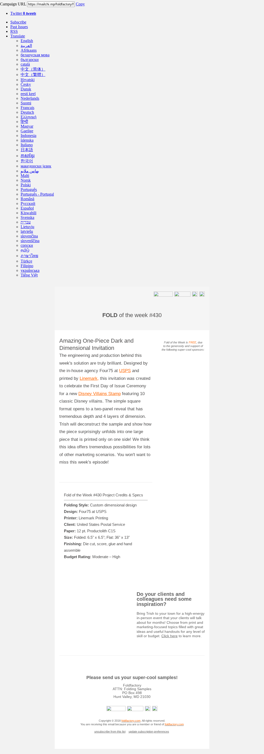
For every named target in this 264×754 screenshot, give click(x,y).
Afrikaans (29, 50)
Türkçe (26, 261)
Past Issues (19, 27)
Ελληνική (28, 117)
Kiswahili (28, 213)
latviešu (27, 231)
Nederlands (30, 98)
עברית (26, 222)
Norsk (26, 180)
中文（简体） (33, 69)
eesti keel (28, 93)
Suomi (26, 103)
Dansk (26, 89)
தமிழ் (25, 250)
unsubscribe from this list (110, 731)
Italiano (27, 145)
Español (27, 208)
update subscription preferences (149, 731)
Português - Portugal (37, 194)
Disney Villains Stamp (99, 393)
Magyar (27, 126)
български (30, 59)
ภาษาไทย (29, 255)
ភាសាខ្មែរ (28, 155)
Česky (26, 84)
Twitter (23, 13)
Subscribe (18, 22)
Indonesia (28, 135)
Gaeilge (27, 131)
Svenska (27, 217)
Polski (26, 185)
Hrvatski (28, 80)
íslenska (27, 140)
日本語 (27, 150)
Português (29, 189)
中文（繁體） (33, 74)
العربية (26, 45)
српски (27, 245)
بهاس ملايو (30, 171)
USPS (125, 370)
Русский (28, 203)
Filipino (27, 266)
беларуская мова (35, 55)
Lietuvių (27, 227)
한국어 (27, 161)
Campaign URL (13, 4)
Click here (169, 636)
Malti (25, 175)
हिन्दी (24, 121)
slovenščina (30, 240)
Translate (17, 36)
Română (27, 199)
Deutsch (27, 112)
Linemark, (89, 378)
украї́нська (30, 270)
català (25, 64)
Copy (80, 4)
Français (27, 107)
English (27, 41)
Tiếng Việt (29, 275)
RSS (14, 31)
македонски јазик (36, 166)
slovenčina (29, 236)
